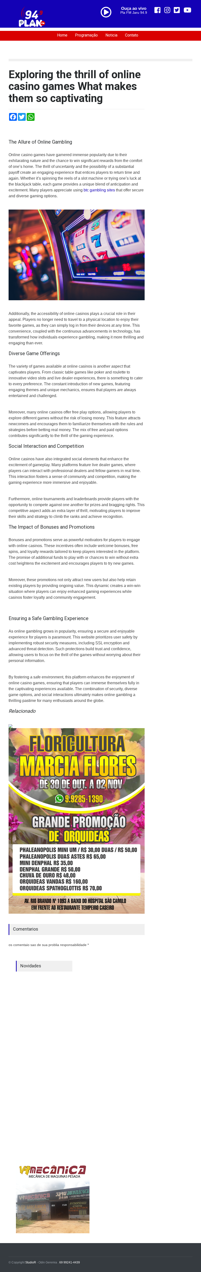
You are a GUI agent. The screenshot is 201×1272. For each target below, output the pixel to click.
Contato (131, 35)
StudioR (30, 1262)
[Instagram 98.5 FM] (167, 10)
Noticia (111, 35)
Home (62, 35)
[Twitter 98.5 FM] (177, 10)
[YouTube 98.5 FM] (187, 10)
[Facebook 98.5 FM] (157, 10)
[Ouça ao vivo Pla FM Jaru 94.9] (107, 23)
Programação (86, 35)
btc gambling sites (99, 190)
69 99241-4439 (69, 1262)
